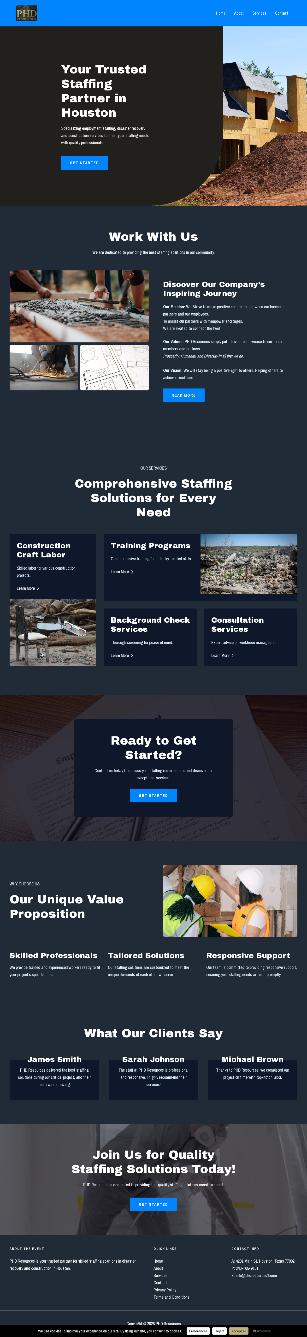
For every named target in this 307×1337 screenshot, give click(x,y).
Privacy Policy (165, 1290)
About (239, 13)
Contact (281, 13)
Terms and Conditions (171, 1297)
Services (259, 13)
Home (220, 13)
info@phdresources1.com (256, 1275)
